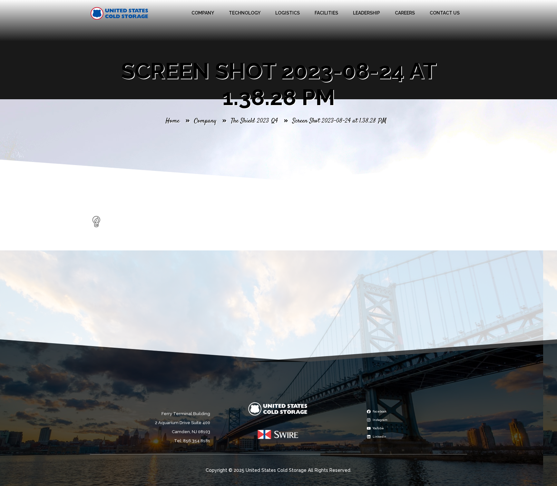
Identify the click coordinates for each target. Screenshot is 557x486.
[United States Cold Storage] (119, 13)
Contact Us (445, 12)
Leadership (366, 12)
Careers (405, 12)
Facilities (326, 12)
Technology (244, 12)
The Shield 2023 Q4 (254, 121)
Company (202, 12)
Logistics (287, 12)
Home (173, 121)
